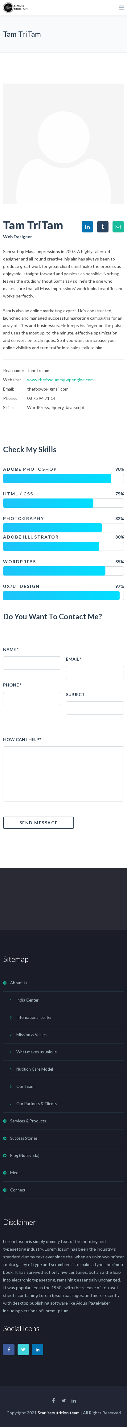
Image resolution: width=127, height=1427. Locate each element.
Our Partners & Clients (36, 1103)
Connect (17, 1189)
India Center (27, 1000)
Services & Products (28, 1120)
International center (34, 1017)
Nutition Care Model (34, 1069)
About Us (18, 982)
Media (16, 1172)
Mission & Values (31, 1034)
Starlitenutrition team (59, 1412)
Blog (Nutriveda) (24, 1155)
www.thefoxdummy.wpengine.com (60, 379)
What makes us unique (36, 1051)
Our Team (25, 1086)
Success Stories (24, 1138)
